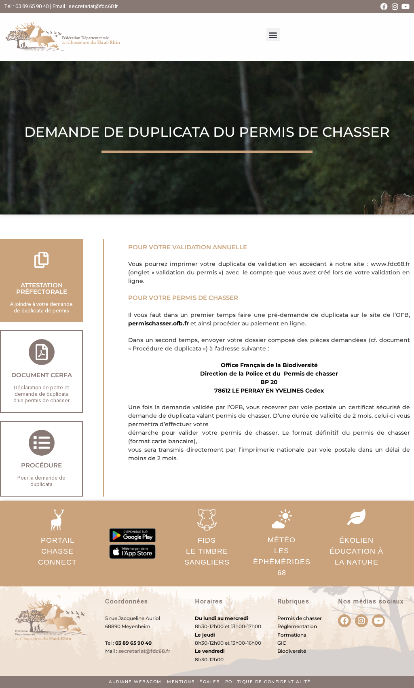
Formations (291, 635)
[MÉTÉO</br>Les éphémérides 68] (282, 519)
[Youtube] (405, 6)
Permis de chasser (299, 618)
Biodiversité (291, 651)
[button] (273, 34)
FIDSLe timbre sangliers (207, 551)
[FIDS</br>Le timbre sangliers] (207, 520)
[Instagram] (395, 6)
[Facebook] (384, 6)
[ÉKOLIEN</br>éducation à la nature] (357, 517)
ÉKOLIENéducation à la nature (356, 551)
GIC (281, 643)
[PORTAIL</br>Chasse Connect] (57, 520)
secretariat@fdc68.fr (144, 651)
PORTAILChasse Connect (57, 551)
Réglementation (297, 626)
